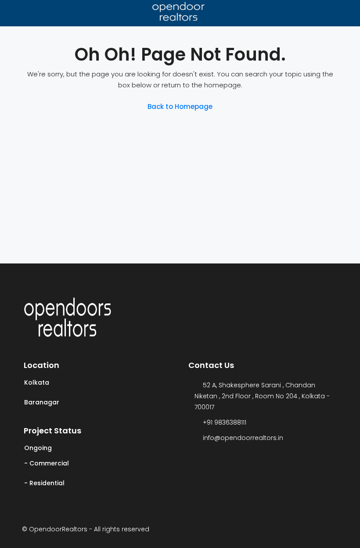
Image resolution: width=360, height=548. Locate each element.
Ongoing (38, 447)
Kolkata (36, 382)
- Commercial (46, 463)
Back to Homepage (180, 106)
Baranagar (41, 402)
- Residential (44, 483)
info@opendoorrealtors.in (243, 437)
